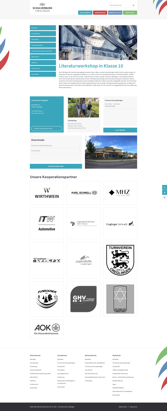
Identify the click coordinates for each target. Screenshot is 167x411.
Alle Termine (120, 130)
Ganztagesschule (62, 373)
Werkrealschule (115, 13)
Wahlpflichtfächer (118, 388)
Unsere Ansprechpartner (43, 129)
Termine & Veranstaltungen (66, 363)
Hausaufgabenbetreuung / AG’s (95, 377)
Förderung (60, 377)
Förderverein (35, 68)
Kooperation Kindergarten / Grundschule (66, 382)
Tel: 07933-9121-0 (37, 111)
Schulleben (61, 370)
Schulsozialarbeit (37, 45)
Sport (114, 384)
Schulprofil (61, 366)
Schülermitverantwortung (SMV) (41, 51)
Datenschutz (123, 407)
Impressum (133, 407)
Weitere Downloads (56, 166)
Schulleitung (35, 34)
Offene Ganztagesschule (120, 370)
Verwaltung (35, 39)
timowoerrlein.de (45, 407)
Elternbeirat (35, 57)
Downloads (35, 74)
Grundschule (100, 13)
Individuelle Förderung (119, 373)
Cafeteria (34, 62)
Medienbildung (117, 381)
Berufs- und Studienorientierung (123, 377)
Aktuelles (34, 28)
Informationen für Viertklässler (95, 363)
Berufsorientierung (91, 373)
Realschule (130, 13)
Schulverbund (85, 13)
